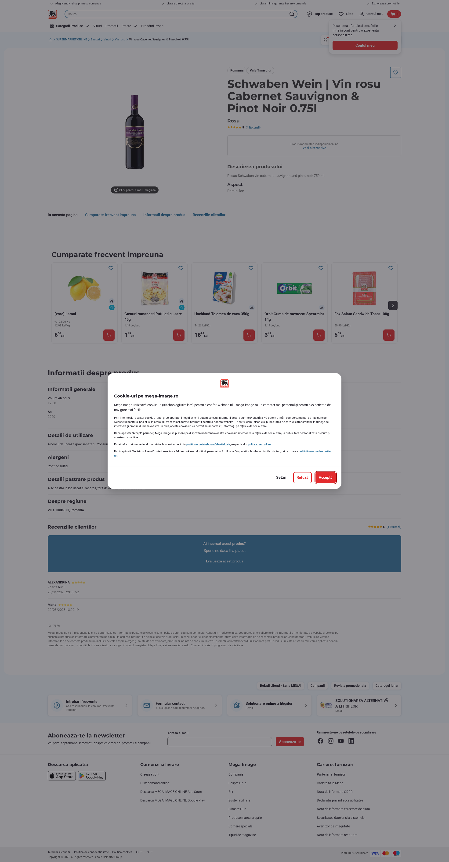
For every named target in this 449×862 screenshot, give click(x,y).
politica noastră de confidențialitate (208, 444)
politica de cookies (259, 444)
